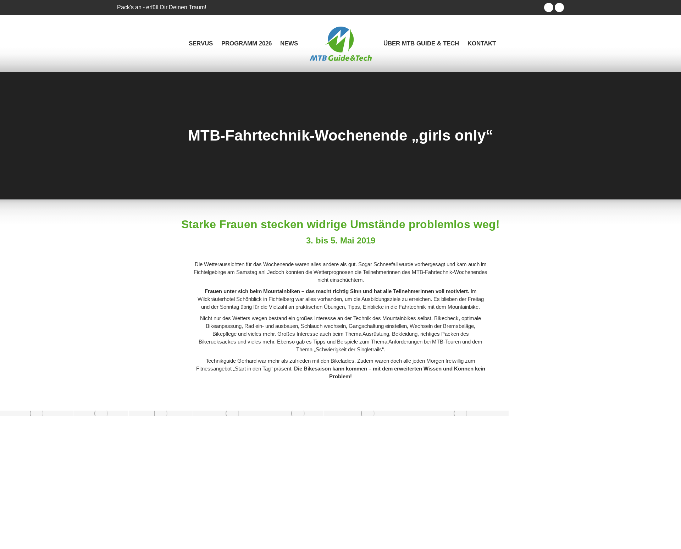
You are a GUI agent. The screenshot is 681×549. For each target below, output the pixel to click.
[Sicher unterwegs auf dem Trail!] (232, 413)
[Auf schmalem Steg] (297, 413)
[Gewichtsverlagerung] (100, 413)
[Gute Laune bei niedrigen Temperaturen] (460, 413)
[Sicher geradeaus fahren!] (161, 413)
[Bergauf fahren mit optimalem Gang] (368, 413)
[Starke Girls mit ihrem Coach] (36, 413)
